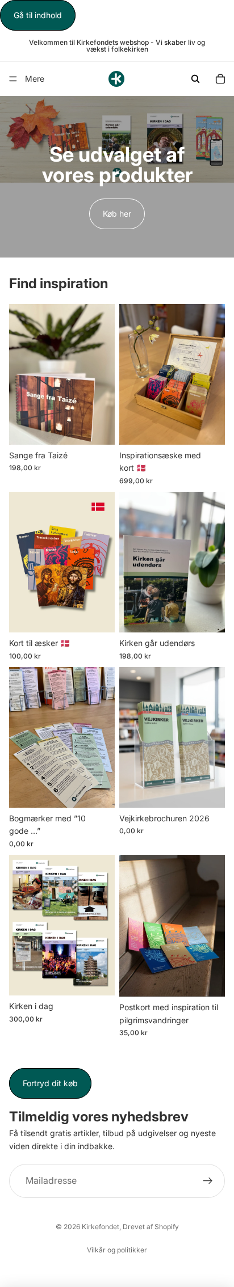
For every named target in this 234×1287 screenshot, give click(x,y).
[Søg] (195, 78)
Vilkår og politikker (117, 1250)
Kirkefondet (100, 1226)
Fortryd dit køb (50, 1083)
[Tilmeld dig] (208, 1181)
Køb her (117, 213)
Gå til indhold (38, 15)
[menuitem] (34, 79)
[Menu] (13, 79)
